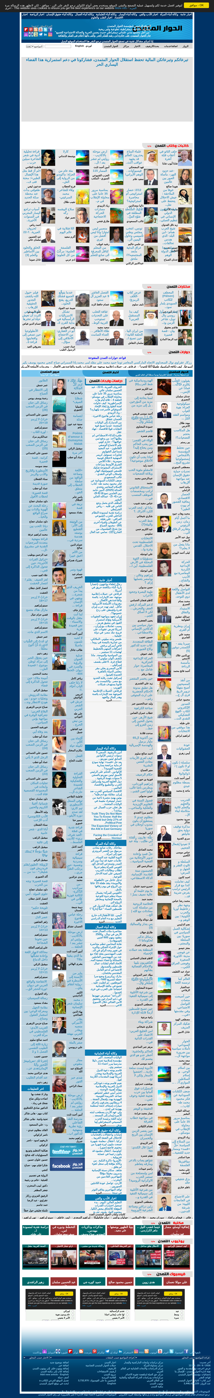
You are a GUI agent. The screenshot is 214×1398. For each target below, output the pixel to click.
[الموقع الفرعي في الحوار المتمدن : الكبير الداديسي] (59, 986)
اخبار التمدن (110, 1362)
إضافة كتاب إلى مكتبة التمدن (55, 1371)
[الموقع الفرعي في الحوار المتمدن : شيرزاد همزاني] (59, 565)
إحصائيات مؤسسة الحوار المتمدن (194, 1374)
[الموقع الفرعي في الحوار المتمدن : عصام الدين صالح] (59, 535)
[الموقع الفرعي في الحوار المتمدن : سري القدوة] (164, 840)
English (111, 1383)
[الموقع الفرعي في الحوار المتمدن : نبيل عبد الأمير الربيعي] (164, 531)
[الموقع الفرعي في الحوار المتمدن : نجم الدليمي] (164, 918)
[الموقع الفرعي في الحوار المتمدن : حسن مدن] (151, 325)
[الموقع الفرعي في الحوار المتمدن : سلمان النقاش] (151, 344)
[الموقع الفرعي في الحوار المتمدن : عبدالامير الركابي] (151, 261)
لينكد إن (114, 1352)
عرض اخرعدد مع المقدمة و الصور (194, 1368)
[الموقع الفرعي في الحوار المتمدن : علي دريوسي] (59, 1056)
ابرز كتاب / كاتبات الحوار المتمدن (194, 1380)
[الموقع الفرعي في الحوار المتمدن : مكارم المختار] (59, 751)
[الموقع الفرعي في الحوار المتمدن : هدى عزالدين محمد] (59, 867)
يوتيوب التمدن (156, 1383)
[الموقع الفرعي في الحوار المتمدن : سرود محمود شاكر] (164, 813)
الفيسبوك (179, 1352)
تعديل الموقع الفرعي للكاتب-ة (54, 1380)
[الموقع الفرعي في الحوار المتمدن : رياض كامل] (59, 668)
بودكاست (37, 1352)
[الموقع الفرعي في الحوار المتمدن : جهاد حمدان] (117, 344)
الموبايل (51, 1352)
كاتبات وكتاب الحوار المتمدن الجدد (107, 1214)
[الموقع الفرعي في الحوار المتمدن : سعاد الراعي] (59, 1091)
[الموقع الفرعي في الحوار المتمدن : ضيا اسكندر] (164, 1155)
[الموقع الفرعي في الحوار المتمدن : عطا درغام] (164, 575)
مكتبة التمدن (157, 1386)
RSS (141, 1352)
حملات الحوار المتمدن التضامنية (101, 1365)
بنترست (88, 1352)
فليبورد (64, 1352)
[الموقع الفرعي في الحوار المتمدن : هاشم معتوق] (185, 325)
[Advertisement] (107, 92)
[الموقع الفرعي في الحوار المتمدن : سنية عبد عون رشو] (59, 429)
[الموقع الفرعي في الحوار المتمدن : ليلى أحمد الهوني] (164, 557)
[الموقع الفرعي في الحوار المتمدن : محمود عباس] (164, 693)
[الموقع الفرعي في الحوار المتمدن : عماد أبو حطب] (59, 466)
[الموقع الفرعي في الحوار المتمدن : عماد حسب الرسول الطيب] (82, 344)
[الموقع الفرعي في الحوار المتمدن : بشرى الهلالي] (59, 969)
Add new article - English (54, 1374)
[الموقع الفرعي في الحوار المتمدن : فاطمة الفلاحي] (48, 165)
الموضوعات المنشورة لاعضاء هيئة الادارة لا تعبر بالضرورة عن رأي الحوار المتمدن (77, 1394)
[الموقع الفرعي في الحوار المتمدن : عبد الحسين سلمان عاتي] (48, 241)
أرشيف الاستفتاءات (106, 1371)
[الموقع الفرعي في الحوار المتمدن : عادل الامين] (164, 1037)
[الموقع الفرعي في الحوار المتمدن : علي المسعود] (48, 305)
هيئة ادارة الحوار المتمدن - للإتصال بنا (192, 1371)
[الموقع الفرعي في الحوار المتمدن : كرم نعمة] (59, 1032)
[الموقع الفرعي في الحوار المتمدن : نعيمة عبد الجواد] (82, 305)
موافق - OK (196, 5)
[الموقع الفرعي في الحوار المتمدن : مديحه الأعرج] (185, 203)
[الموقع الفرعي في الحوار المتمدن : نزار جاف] (59, 600)
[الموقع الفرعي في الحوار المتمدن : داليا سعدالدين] (151, 203)
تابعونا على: (194, 1352)
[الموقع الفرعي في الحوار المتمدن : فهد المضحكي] (151, 165)
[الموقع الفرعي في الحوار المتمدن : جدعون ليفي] (48, 184)
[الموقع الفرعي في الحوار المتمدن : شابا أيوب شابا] (185, 165)
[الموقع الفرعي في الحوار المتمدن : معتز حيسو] (164, 942)
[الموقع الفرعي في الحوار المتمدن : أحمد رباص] (48, 222)
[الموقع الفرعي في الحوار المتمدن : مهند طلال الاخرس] (164, 417)
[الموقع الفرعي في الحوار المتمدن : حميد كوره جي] (185, 305)
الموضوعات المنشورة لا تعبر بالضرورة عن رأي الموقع (184, 1391)
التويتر (166, 1352)
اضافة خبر (64, 1365)
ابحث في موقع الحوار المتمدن (54, 1383)
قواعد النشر (204, 1377)
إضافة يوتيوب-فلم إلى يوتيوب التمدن (51, 1368)
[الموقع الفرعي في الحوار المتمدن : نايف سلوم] (151, 305)
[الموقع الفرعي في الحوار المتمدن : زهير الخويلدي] (82, 325)
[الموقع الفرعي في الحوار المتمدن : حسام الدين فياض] (48, 325)
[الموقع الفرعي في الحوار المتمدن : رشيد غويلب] (117, 241)
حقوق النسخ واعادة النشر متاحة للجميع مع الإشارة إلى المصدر (86, 1391)
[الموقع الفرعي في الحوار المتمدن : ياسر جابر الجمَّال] (59, 483)
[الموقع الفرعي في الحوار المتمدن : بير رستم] (164, 443)
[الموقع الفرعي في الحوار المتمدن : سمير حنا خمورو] (59, 814)
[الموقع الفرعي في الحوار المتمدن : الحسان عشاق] (59, 927)
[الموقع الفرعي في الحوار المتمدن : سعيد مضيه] (117, 325)
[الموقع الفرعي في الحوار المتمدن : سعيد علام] (151, 184)
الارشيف (112, 1368)
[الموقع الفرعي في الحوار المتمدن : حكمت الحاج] (59, 769)
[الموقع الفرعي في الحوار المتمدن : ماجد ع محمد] (164, 795)
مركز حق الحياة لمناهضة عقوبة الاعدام (144, 1374)
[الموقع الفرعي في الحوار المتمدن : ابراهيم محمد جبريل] (59, 1132)
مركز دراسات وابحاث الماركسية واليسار (143, 1362)
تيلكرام (101, 1352)
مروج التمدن (110, 1374)
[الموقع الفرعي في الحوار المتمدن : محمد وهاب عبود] (164, 507)
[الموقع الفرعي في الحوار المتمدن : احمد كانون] (164, 875)
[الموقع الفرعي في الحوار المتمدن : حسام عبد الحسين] (59, 583)
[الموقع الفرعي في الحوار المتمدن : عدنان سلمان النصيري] (164, 394)
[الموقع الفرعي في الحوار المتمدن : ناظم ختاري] (164, 1192)
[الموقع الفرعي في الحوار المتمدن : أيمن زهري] (164, 758)
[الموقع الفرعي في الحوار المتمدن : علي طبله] (164, 717)
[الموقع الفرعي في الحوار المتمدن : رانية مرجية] (59, 394)
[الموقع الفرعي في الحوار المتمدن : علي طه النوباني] (59, 715)
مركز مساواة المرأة (153, 1365)
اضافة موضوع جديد (59, 1362)
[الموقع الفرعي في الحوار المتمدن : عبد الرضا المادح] (185, 344)
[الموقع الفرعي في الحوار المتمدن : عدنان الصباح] (185, 261)
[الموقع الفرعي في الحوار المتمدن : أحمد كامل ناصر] (59, 840)
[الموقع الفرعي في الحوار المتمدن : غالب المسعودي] (151, 222)
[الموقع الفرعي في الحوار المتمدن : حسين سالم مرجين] (164, 1210)
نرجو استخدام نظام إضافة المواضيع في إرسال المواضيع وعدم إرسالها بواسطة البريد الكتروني (164, 1394)
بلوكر (76, 1352)
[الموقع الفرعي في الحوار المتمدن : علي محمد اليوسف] (164, 1174)
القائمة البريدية (109, 1377)
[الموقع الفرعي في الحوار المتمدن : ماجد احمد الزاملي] (164, 484)
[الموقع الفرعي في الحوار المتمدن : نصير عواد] (82, 222)
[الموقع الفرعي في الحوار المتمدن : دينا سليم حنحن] (48, 203)
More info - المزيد (126, 8)
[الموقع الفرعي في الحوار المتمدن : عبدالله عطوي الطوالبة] (164, 621)
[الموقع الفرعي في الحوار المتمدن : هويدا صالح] (185, 184)
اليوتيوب (153, 1352)
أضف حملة (63, 1377)
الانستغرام (128, 1352)
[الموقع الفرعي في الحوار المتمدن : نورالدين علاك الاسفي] (164, 657)
